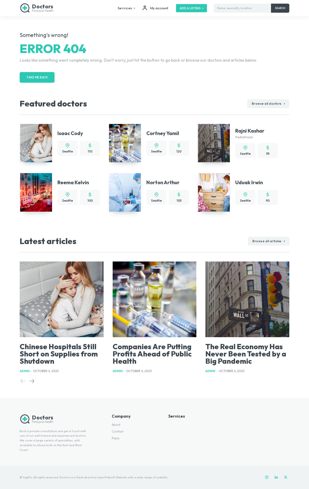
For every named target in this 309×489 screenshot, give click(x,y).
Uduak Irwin (249, 182)
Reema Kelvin (73, 182)
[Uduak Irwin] (214, 192)
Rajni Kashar (249, 131)
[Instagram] (266, 477)
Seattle (67, 151)
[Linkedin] (276, 477)
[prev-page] (23, 381)
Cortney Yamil (162, 133)
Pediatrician (244, 137)
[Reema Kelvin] (36, 192)
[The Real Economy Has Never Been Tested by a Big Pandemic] (247, 299)
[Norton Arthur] (125, 192)
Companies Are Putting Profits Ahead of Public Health (152, 354)
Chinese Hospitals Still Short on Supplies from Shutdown (59, 354)
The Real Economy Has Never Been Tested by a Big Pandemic (245, 354)
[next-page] (31, 381)
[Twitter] (285, 477)
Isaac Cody (70, 133)
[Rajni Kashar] (214, 143)
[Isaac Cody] (36, 143)
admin (25, 371)
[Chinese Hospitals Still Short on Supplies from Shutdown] (62, 299)
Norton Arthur (163, 182)
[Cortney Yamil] (125, 143)
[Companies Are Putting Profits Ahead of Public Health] (155, 299)
